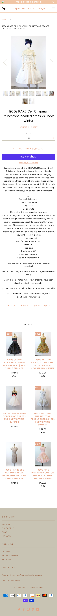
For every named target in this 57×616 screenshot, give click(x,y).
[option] (28, 62)
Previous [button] (6, 62)
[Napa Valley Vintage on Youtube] (37, 610)
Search (6, 524)
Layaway (6, 536)
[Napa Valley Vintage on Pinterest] (33, 610)
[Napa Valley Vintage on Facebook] (23, 610)
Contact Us (8, 528)
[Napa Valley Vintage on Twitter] (19, 610)
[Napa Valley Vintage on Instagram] (28, 610)
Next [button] (50, 62)
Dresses (6, 551)
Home (5, 20)
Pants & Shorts (10, 555)
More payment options (28, 163)
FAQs (4, 532)
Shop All (6, 559)
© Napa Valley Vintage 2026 (28, 587)
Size (28, 134)
